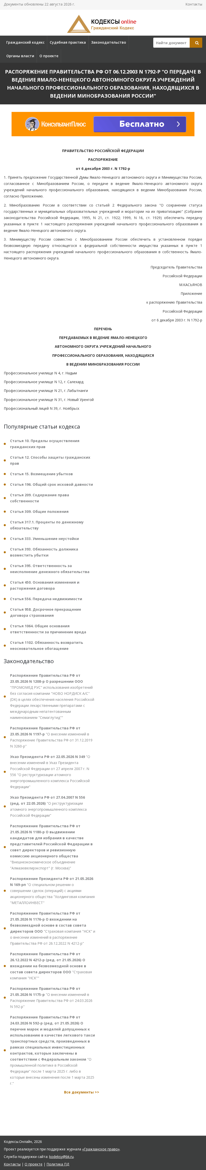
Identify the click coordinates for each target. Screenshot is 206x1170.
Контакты (193, 4)
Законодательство (108, 42)
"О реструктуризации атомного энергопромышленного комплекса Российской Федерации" (48, 806)
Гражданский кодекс (25, 42)
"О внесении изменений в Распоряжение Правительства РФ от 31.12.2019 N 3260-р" (51, 737)
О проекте (48, 55)
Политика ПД (57, 1164)
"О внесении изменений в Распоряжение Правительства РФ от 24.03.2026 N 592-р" (51, 997)
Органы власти (20, 55)
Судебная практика (68, 42)
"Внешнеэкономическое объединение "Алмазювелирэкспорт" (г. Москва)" (51, 846)
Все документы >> (81, 1092)
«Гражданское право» (101, 1149)
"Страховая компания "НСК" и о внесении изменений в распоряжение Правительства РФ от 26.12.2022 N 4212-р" (52, 928)
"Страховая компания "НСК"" (51, 965)
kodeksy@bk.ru (61, 1156)
